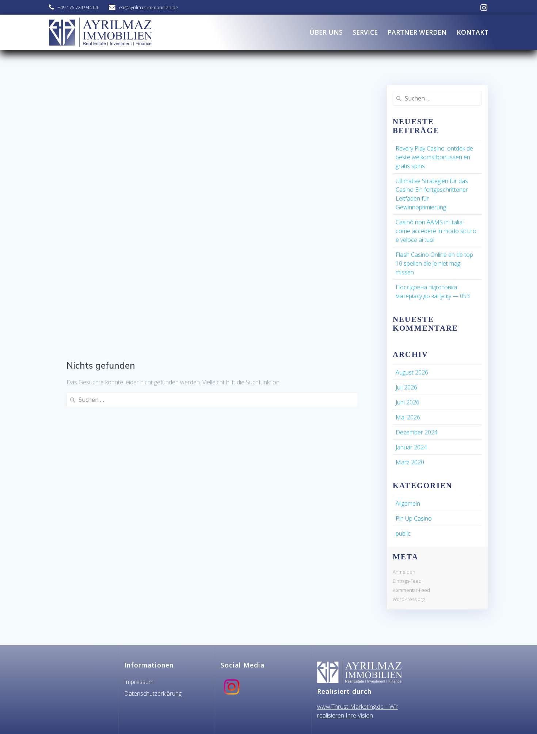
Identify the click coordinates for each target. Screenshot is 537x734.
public (403, 533)
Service (365, 32)
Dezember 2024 (417, 432)
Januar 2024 (411, 447)
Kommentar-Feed (411, 590)
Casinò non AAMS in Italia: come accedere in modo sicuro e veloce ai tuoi (436, 231)
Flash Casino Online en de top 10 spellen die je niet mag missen (434, 263)
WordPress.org (408, 599)
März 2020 (410, 462)
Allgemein (408, 503)
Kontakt (472, 32)
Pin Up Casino (414, 518)
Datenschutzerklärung (153, 693)
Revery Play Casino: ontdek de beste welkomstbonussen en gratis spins (434, 157)
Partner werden (417, 32)
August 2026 (412, 372)
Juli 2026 (406, 387)
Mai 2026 (408, 417)
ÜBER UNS (326, 32)
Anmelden (404, 571)
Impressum (138, 682)
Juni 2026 (407, 402)
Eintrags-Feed (407, 581)
